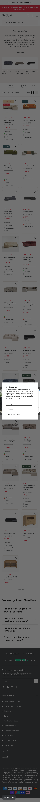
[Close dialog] (38, 390)
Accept (10, 404)
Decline (10, 409)
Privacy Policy (16, 398)
